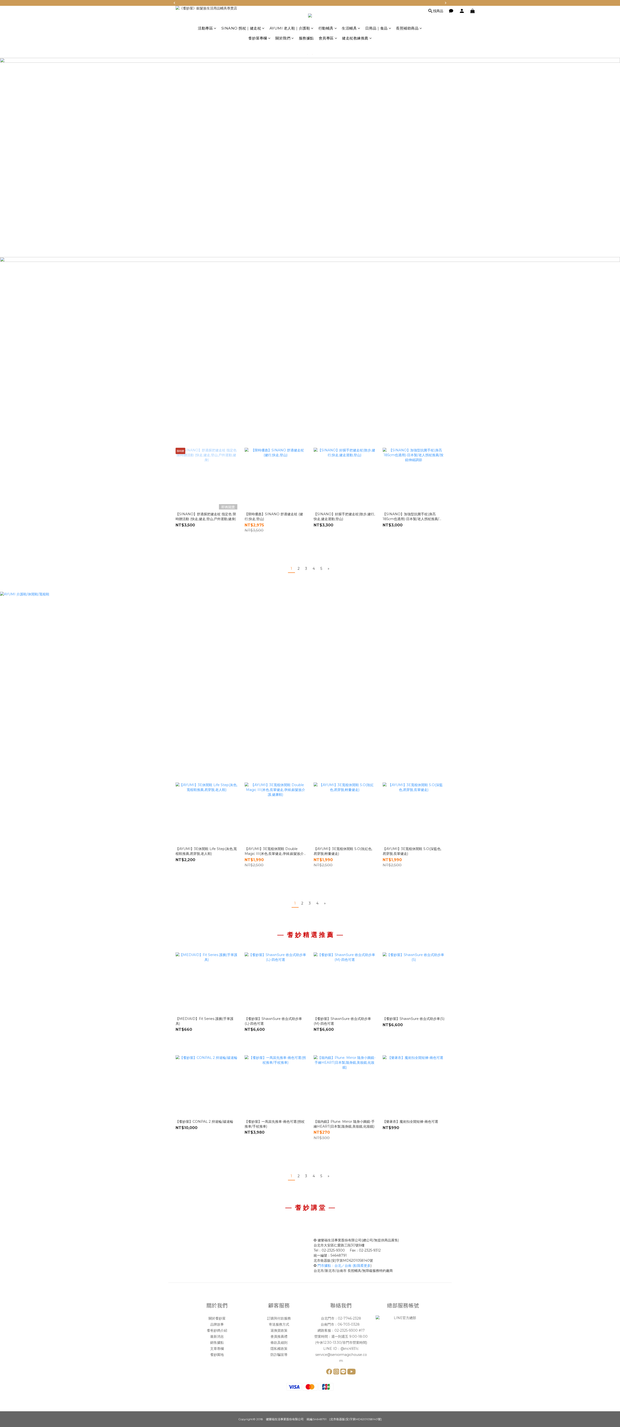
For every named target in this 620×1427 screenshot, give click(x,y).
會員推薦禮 (279, 1336)
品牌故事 (217, 1324)
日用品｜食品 (376, 28)
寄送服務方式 (279, 1324)
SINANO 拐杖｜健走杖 (241, 28)
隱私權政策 (279, 1348)
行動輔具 (325, 28)
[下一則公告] (445, 3)
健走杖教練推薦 (355, 38)
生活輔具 (349, 28)
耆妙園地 (217, 1354)
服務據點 (306, 38)
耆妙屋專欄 (257, 38)
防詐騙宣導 (279, 1354)
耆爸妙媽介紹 (217, 1330)
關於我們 (282, 38)
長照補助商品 (407, 28)
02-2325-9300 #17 (349, 1330)
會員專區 (326, 38)
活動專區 (205, 28)
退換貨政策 (279, 1330)
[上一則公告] (174, 3)
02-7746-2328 (349, 1318)
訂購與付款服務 (279, 1318)
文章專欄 (217, 1348)
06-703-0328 (349, 1324)
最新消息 (217, 1336)
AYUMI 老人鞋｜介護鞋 (290, 28)
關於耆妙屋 (217, 1318)
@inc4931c (350, 1348)
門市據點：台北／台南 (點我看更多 (344, 1265)
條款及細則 (279, 1342)
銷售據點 (217, 1342)
